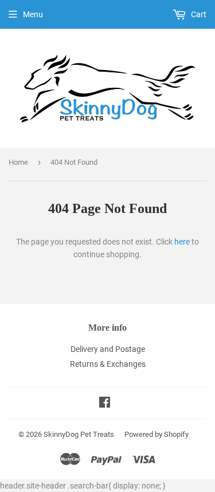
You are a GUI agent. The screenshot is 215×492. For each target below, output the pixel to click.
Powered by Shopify (156, 434)
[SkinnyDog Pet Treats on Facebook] (105, 403)
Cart (197, 14)
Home (18, 162)
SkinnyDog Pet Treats (79, 434)
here (182, 241)
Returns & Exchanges (108, 364)
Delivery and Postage (108, 349)
